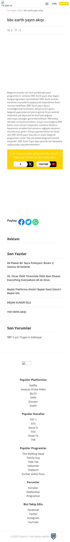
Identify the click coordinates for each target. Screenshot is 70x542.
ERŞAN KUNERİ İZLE (19, 302)
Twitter (33, 514)
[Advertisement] (35, 64)
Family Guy (33, 457)
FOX (33, 431)
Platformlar (33, 492)
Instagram (33, 518)
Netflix (33, 385)
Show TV (33, 435)
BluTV (33, 393)
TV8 (33, 439)
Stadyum (33, 470)
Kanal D (33, 427)
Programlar (33, 496)
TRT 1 (10, 337)
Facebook (33, 510)
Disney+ (33, 401)
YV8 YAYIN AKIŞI (16, 312)
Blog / (30, 10)
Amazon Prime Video (33, 389)
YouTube (33, 522)
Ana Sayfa (11, 10)
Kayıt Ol (63, 3)
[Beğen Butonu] (18, 30)
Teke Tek (33, 462)
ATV (33, 423)
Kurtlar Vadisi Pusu (33, 474)
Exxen (33, 405)
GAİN (33, 397)
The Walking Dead (33, 453)
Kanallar (33, 488)
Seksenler (33, 466)
